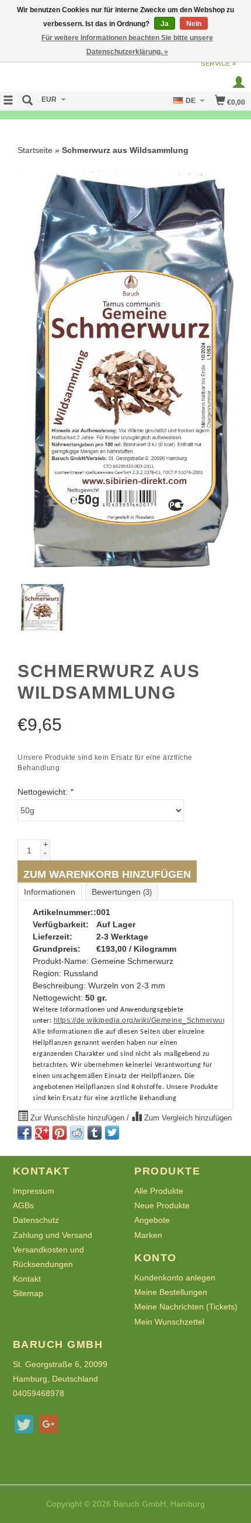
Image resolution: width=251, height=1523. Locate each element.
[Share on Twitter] (112, 1133)
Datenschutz (36, 1220)
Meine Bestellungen (170, 1292)
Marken (148, 1235)
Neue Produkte (162, 1205)
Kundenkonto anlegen (174, 1277)
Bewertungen (122, 891)
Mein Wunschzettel (169, 1321)
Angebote (152, 1220)
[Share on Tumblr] (95, 1133)
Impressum (33, 1190)
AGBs (23, 1205)
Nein (193, 24)
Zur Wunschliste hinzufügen (77, 1118)
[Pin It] (60, 1133)
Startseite (35, 150)
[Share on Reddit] (77, 1133)
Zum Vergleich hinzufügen (187, 1118)
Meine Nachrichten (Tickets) (186, 1306)
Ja (165, 24)
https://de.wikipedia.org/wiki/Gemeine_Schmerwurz (141, 1020)
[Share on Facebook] (25, 1133)
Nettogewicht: (45, 791)
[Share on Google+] (42, 1133)
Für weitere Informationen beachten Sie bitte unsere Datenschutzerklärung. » (127, 45)
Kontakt (27, 1278)
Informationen (49, 891)
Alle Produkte (158, 1190)
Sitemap (28, 1293)
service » (218, 63)
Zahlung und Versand (52, 1235)
